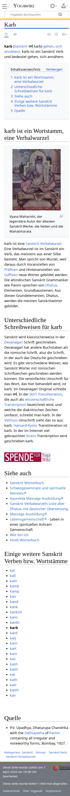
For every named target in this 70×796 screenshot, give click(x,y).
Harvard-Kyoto (25, 425)
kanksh (16, 612)
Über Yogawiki (33, 791)
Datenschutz (11, 791)
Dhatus (51, 285)
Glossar (41, 752)
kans (14, 617)
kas (13, 659)
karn (13, 643)
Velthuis (11, 420)
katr (13, 685)
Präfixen (11, 269)
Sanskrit (21, 46)
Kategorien (11, 752)
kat (12, 674)
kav (13, 695)
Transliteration (50, 394)
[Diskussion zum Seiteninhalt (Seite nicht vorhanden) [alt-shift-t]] (15, 34)
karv (13, 653)
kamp (14, 591)
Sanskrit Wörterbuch (27, 482)
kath (13, 679)
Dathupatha (34, 733)
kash (14, 664)
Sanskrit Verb (58, 752)
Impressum (53, 791)
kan (13, 596)
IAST (33, 394)
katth (14, 690)
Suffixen (11, 274)
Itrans (31, 435)
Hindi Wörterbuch (24, 540)
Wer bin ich (19, 534)
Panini (54, 733)
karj (13, 638)
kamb (14, 586)
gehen (48, 46)
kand (14, 601)
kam (13, 581)
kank (14, 607)
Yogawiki (23, 5)
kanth (14, 622)
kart (13, 648)
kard (13, 633)
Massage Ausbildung (27, 514)
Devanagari (13, 342)
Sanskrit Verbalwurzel (43, 243)
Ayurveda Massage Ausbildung (35, 498)
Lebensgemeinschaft (27, 519)
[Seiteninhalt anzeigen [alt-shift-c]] (6, 34)
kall (13, 575)
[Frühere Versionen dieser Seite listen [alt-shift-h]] (56, 34)
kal (12, 570)
